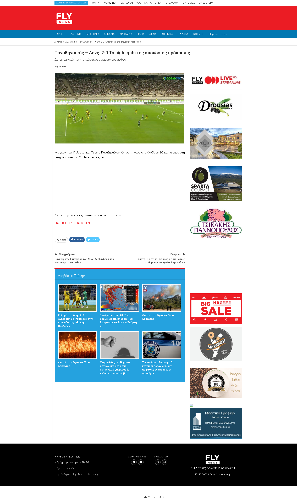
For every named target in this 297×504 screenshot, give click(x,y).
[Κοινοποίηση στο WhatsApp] (164, 462)
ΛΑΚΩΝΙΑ (75, 34)
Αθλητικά (141, 2)
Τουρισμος (188, 2)
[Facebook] (134, 462)
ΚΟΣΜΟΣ (198, 34)
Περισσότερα (205, 2)
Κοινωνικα (110, 2)
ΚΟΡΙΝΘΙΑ (167, 34)
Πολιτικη (96, 2)
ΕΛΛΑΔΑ (183, 34)
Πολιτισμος (126, 2)
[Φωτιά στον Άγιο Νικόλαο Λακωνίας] (162, 298)
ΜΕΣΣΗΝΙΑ (92, 34)
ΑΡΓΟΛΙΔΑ (125, 34)
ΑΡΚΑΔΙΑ (109, 34)
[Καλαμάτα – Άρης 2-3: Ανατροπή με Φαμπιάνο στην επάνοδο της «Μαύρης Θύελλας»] (78, 298)
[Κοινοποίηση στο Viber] (158, 462)
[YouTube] (141, 462)
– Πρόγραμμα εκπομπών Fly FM (71, 462)
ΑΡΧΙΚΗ (61, 34)
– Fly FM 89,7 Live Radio (67, 456)
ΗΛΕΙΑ (140, 34)
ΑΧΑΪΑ (152, 34)
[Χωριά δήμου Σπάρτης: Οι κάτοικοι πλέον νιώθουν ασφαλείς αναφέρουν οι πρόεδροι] (162, 345)
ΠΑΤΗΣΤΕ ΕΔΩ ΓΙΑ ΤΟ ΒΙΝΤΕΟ (75, 223)
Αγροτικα (155, 2)
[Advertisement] (181, 17)
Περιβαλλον (171, 2)
